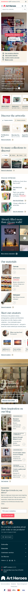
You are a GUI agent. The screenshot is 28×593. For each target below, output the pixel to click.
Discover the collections (13, 35)
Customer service (7, 552)
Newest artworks (21, 120)
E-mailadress (5, 508)
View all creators (6, 355)
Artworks (4, 544)
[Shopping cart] (25, 6)
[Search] (24, 9)
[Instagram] (7, 561)
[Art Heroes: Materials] (26, 548)
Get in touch (8, 537)
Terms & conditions (5, 584)
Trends (6, 155)
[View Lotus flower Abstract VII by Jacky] (14, 232)
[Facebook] (12, 561)
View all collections (6, 170)
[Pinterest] (10, 561)
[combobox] (12, 9)
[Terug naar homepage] (10, 6)
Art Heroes (5, 556)
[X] (15, 561)
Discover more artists (8, 401)
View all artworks (6, 140)
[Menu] (2, 6)
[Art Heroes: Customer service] (26, 552)
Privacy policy (14, 586)
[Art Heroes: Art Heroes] (26, 556)
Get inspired (4, 481)
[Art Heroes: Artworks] (26, 544)
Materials (4, 548)
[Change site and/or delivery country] (26, 1)
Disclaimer (13, 584)
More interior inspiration (8, 253)
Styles (13, 155)
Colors (20, 155)
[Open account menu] (22, 6)
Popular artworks (8, 120)
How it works (13, 39)
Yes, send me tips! (7, 515)
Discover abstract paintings (9, 88)
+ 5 (24, 48)
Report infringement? (22, 584)
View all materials (6, 307)
